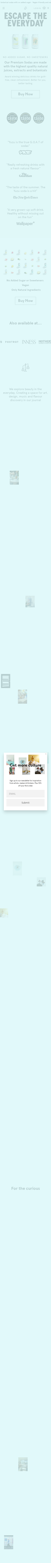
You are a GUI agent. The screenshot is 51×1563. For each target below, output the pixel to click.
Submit (25, 802)
